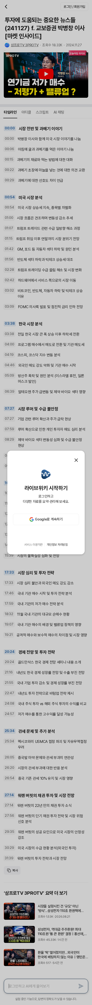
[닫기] (76, 460)
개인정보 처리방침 (57, 544)
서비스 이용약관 (33, 544)
